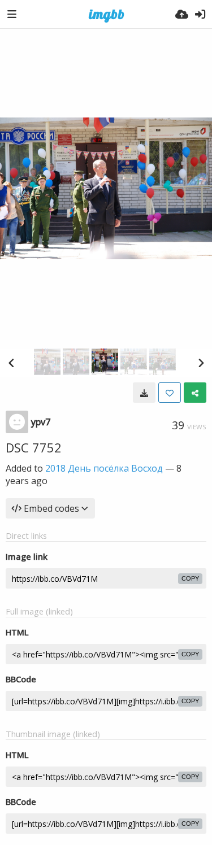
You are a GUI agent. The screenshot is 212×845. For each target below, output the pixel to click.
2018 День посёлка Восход (104, 468)
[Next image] (200, 362)
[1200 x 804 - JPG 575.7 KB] (144, 392)
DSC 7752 (34, 447)
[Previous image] (11, 362)
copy (190, 578)
